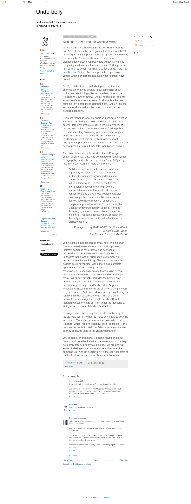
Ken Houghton (75, 418)
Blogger (106, 497)
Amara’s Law (45, 191)
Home (96, 460)
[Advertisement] (79, 474)
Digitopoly (45, 189)
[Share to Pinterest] (103, 363)
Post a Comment (72, 455)
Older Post (123, 460)
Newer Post (68, 460)
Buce (71, 404)
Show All (54, 234)
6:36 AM (72, 450)
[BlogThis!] (95, 363)
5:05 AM (72, 397)
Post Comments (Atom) (82, 464)
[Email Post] (88, 363)
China (71, 366)
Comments (141, 45)
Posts (139, 41)
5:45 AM (72, 411)
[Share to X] (97, 363)
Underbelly (49, 12)
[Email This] (92, 363)
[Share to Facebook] (100, 363)
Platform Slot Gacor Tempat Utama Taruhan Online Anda (48, 225)
